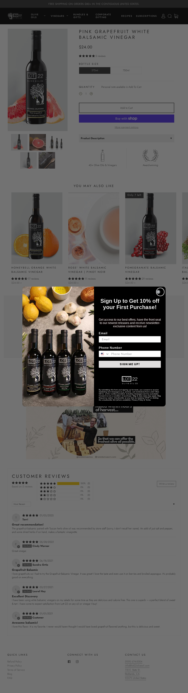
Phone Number (110, 347)
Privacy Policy (137, 400)
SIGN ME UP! (130, 364)
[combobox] (104, 354)
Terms (148, 400)
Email (103, 333)
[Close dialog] (160, 292)
